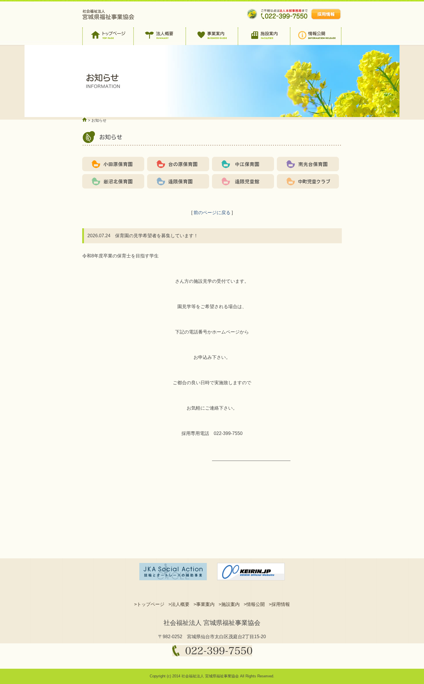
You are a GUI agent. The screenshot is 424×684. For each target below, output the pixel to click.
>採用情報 (279, 604)
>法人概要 (179, 604)
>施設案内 (229, 604)
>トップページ (149, 604)
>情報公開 (254, 604)
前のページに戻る (212, 212)
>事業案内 (204, 604)
